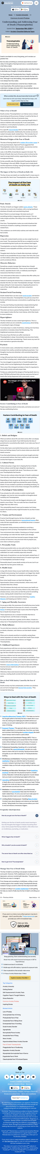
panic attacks (28, 207)
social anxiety (27, 295)
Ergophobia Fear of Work (10, 1056)
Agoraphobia (7, 1029)
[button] (20, 1069)
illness (2, 609)
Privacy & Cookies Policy (12, 1093)
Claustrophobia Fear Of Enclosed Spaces (15, 1059)
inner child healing (12, 665)
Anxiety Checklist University (20, 1081)
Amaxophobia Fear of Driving (12, 1015)
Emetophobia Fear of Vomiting (12, 1023)
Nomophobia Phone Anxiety (11, 1032)
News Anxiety (32, 799)
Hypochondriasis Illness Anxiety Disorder (15, 1041)
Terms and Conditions (28, 1093)
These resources (28, 916)
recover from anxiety (25, 688)
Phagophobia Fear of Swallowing (13, 1047)
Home (10, 15)
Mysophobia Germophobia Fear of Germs (15, 1053)
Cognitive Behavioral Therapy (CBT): (14, 716)
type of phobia (13, 130)
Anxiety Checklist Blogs (16, 1084)
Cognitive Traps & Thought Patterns (14, 995)
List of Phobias (7, 1012)
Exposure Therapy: (8, 728)
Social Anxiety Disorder (10, 1026)
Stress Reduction (8, 998)
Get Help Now (9, 1141)
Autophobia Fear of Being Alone (12, 1021)
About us (29, 1084)
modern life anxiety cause (28, 142)
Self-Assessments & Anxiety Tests (13, 992)
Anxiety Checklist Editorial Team (22, 31)
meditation (6, 761)
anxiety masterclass (21, 889)
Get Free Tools (27, 3)
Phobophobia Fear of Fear (10, 1018)
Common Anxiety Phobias (20, 18)
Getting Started (7, 989)
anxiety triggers (28, 732)
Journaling (5, 780)
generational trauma (28, 520)
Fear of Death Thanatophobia (12, 1044)
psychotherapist (19, 749)
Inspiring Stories (8, 1004)
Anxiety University (22, 15)
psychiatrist (16, 792)
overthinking (26, 323)
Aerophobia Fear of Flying (10, 1035)
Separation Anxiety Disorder (11, 1050)
